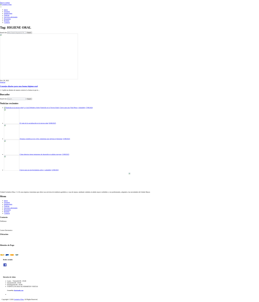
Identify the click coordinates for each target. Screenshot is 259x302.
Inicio (6, 10)
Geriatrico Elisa (19, 299)
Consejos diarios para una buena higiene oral (19, 86)
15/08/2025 (66, 139)
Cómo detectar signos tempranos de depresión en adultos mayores (41, 154)
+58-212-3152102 (6, 225)
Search (29, 32)
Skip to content (5, 3)
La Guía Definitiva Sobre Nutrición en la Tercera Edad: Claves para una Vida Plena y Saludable (54, 107)
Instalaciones (8, 13)
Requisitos (7, 19)
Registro (6, 21)
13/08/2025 (65, 154)
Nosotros (7, 11)
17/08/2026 (89, 107)
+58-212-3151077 (6, 223)
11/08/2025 (55, 170)
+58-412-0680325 (6, 227)
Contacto (7, 22)
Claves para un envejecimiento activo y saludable (35, 170)
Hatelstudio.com (18, 290)
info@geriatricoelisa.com (21, 230)
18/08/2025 (52, 123)
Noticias (6, 15)
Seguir (5, 272)
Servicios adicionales (10, 17)
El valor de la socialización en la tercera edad (34, 123)
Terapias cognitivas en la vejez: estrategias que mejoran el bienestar (41, 139)
